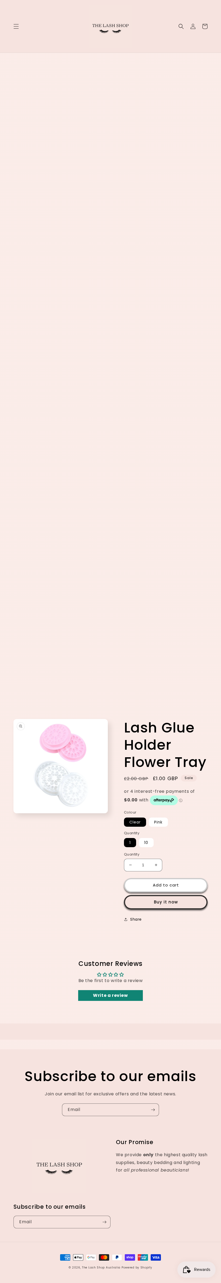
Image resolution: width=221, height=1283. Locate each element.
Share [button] (136, 919)
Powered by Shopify (137, 1268)
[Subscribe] (153, 1109)
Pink (158, 822)
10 (146, 842)
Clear (135, 822)
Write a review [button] (110, 995)
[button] (16, 26)
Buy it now (166, 902)
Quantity (131, 854)
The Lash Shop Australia (101, 1268)
